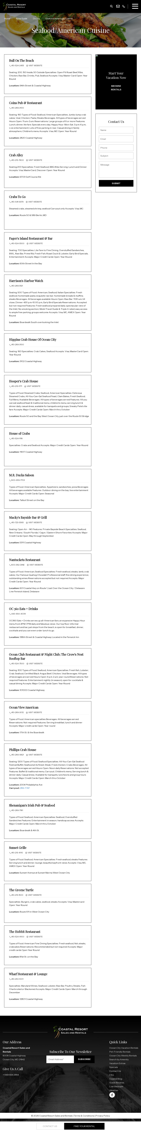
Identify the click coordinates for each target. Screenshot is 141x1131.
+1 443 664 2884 (11, 1074)
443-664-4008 (18, 614)
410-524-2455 (17, 65)
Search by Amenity (119, 1059)
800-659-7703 (18, 480)
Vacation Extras (117, 1063)
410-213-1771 (16, 386)
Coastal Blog (115, 1078)
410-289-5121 (17, 286)
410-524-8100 (17, 936)
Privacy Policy (103, 1115)
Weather (113, 1090)
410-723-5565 (17, 522)
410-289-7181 (17, 810)
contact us (50, 1126)
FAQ (111, 1074)
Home (7, 18)
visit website (35, 65)
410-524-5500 (17, 243)
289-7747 (25, 788)
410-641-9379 (17, 202)
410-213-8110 (17, 852)
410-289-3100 (17, 108)
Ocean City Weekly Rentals (123, 1055)
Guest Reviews (116, 1082)
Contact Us (115, 1071)
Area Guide (21, 18)
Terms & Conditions (84, 1115)
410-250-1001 (17, 979)
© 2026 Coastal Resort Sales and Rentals (51, 1115)
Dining (36, 18)
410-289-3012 (17, 712)
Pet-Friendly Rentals (119, 1051)
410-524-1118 (17, 438)
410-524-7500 (17, 663)
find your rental (84, 1126)
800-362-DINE (18, 565)
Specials (113, 1067)
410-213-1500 (17, 895)
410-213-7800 (17, 160)
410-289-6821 (17, 754)
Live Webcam (116, 1086)
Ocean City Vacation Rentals (123, 1047)
